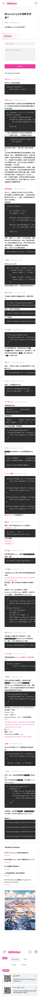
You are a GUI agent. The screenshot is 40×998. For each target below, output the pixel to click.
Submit (20, 66)
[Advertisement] (20, 910)
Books (14, 965)
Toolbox (24, 965)
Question (15, 959)
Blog (25, 959)
